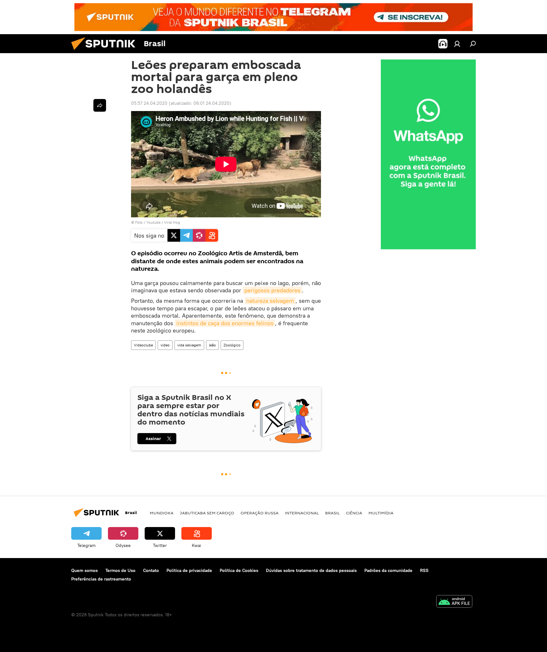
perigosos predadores (272, 290)
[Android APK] (454, 602)
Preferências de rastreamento (101, 579)
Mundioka (161, 513)
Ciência (354, 513)
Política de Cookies (239, 570)
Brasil (332, 513)
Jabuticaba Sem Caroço (207, 513)
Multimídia (380, 513)
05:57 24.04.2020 (149, 103)
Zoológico (232, 345)
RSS (424, 570)
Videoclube (143, 345)
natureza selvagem (270, 300)
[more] (99, 105)
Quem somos (84, 570)
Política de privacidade (189, 570)
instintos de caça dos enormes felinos (225, 323)
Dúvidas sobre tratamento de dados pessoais (311, 570)
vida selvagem (189, 345)
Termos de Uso (120, 570)
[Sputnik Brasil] (106, 51)
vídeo (165, 345)
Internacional (302, 513)
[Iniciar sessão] (457, 43)
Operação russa (260, 513)
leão (212, 345)
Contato (151, 570)
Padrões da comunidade (388, 570)
